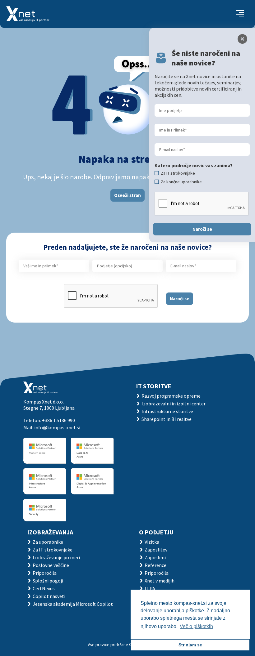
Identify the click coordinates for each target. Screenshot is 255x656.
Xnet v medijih (159, 581)
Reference (155, 565)
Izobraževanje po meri (56, 557)
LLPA (150, 588)
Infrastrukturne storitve (167, 411)
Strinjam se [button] (190, 644)
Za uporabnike (48, 542)
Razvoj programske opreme (171, 396)
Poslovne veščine (51, 565)
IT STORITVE (153, 386)
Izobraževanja (50, 532)
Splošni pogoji (48, 581)
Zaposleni (155, 557)
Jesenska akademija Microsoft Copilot (73, 604)
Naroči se (179, 298)
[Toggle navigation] (240, 14)
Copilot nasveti (49, 596)
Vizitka (152, 542)
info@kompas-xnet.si (57, 427)
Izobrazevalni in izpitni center (173, 403)
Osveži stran (127, 195)
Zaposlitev (156, 550)
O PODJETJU (156, 532)
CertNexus (44, 588)
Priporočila (45, 573)
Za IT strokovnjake (52, 550)
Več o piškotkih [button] (196, 626)
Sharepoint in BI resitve (166, 419)
